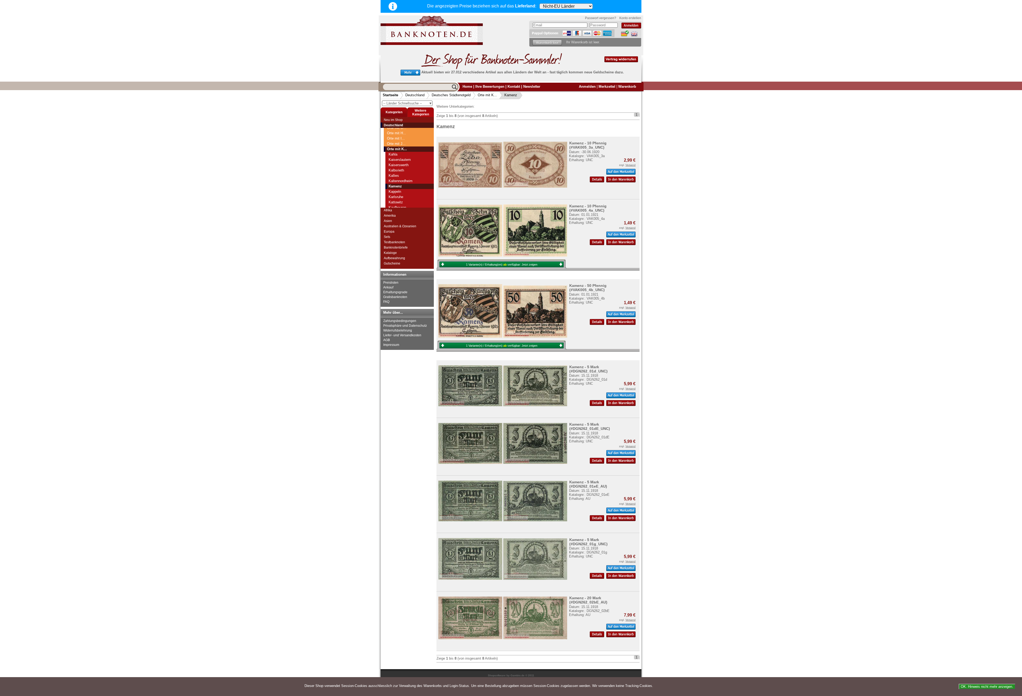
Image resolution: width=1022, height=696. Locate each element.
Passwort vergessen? (600, 18)
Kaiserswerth (399, 165)
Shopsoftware (497, 675)
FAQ (386, 302)
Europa (389, 231)
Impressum (391, 345)
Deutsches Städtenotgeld (451, 95)
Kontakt (514, 87)
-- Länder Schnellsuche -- (407, 103)
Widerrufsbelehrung (397, 330)
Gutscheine (392, 263)
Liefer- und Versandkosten (402, 335)
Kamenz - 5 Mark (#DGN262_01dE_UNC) (589, 426)
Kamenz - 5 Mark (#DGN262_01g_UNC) (588, 542)
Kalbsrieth (396, 170)
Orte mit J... (396, 144)
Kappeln (395, 192)
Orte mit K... (487, 95)
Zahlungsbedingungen (399, 321)
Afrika (388, 210)
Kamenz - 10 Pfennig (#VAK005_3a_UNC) (588, 145)
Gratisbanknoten (395, 297)
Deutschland (415, 95)
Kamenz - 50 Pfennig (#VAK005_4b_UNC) (588, 287)
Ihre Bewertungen (489, 87)
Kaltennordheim (401, 181)
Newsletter (531, 87)
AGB (386, 340)
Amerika (390, 215)
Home (467, 87)
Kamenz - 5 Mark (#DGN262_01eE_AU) (588, 484)
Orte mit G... (396, 128)
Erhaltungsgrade (395, 292)
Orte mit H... (396, 133)
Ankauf (388, 287)
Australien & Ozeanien (400, 226)
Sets (387, 237)
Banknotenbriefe (396, 247)
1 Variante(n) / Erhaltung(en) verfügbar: (501, 264)
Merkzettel (607, 87)
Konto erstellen (630, 18)
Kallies (394, 176)
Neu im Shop (393, 120)
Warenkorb (627, 87)
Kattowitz (396, 202)
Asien (388, 221)
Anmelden (587, 87)
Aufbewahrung (394, 258)
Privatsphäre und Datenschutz (405, 326)
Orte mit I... (396, 138)
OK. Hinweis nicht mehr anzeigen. (987, 687)
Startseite (390, 95)
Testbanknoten (394, 242)
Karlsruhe (396, 197)
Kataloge (390, 253)
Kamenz (510, 95)
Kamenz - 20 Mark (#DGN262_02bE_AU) (588, 600)
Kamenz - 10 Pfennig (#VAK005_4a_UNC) (588, 208)
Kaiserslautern (400, 160)
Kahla (393, 154)
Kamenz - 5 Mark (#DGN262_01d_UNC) (588, 369)
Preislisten (390, 282)
